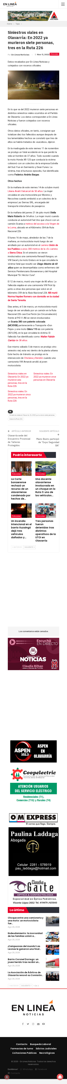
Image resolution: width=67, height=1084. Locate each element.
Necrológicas (47, 1053)
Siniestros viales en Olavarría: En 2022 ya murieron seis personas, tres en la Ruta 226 (18, 379)
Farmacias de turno (22, 1048)
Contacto (21, 1044)
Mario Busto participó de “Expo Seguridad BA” (47, 442)
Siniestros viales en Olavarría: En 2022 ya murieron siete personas (32, 415)
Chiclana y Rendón (33, 358)
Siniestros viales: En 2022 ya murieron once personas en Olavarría (45, 376)
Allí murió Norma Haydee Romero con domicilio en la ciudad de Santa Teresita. (33, 296)
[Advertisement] (33, 591)
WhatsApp (28, 1069)
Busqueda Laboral (40, 1044)
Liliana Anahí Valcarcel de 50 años (25, 191)
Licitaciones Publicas (24, 1053)
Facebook (42, 1069)
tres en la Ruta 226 (15, 419)
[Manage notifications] (6, 1077)
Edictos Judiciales (46, 1048)
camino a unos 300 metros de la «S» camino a (33, 249)
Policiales (54, 54)
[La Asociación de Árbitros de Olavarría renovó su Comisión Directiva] (52, 976)
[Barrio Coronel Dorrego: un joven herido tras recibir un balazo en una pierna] (52, 963)
